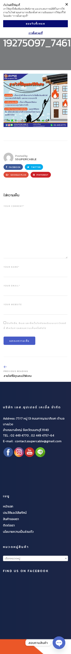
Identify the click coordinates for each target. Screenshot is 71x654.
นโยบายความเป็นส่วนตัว (18, 531)
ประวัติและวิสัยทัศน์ (15, 512)
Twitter (35, 167)
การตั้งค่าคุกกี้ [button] (36, 33)
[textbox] (35, 558)
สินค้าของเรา (11, 519)
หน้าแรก (8, 506)
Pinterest (42, 174)
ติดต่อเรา (9, 525)
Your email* (12, 285)
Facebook (14, 167)
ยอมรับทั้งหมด (35, 23)
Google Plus (18, 174)
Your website (13, 304)
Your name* (12, 266)
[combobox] (35, 558)
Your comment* (14, 206)
